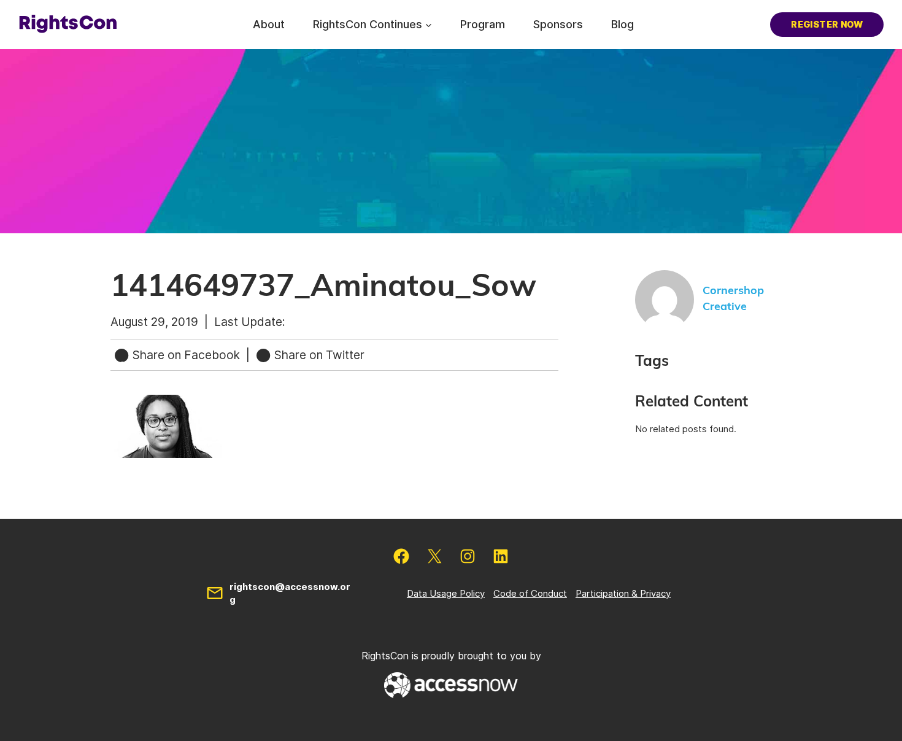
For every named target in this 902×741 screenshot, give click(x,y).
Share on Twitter (317, 354)
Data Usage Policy (446, 593)
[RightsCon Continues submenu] (428, 24)
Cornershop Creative (733, 298)
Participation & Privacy (623, 593)
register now (827, 24)
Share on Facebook (186, 354)
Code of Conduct (530, 593)
